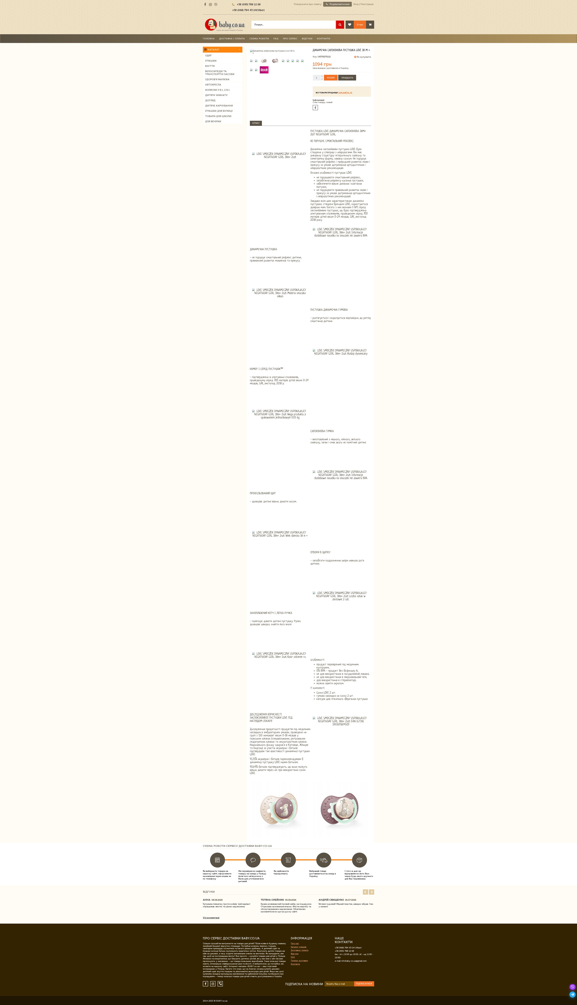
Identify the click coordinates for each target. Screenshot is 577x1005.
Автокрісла (213, 84)
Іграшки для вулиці (219, 110)
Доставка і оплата (232, 38)
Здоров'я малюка (217, 79)
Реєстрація (367, 4)
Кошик (331, 78)
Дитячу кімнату (216, 95)
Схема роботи (259, 38)
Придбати (347, 78)
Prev (365, 892)
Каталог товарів (298, 947)
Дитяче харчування (219, 105)
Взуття (210, 66)
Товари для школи (218, 116)
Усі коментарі (211, 917)
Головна (209, 38)
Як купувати (363, 57)
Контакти (323, 38)
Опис (256, 123)
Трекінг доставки (299, 960)
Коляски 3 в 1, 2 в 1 (217, 89)
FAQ (275, 38)
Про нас (295, 943)
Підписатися (364, 983)
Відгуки (307, 38)
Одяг (208, 55)
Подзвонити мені (339, 4)
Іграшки (211, 60)
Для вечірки (213, 121)
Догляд (210, 100)
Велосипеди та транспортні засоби (219, 73)
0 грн (360, 24)
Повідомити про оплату (308, 4)
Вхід (356, 4)
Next (371, 892)
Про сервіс (290, 38)
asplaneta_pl (345, 93)
